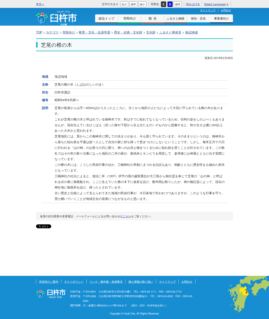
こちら (127, 216)
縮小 (142, 4)
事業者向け (221, 18)
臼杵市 (56, 18)
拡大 (124, 4)
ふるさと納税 (175, 18)
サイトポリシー (73, 281)
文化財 (151, 32)
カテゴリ (52, 32)
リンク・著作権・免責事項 (105, 281)
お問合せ (226, 10)
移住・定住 (198, 18)
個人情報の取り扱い (140, 281)
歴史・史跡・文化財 (128, 32)
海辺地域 (191, 32)
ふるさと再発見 (170, 32)
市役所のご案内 (48, 281)
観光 (153, 18)
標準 (133, 4)
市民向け (129, 18)
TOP (39, 32)
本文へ (40, 4)
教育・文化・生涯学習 (94, 32)
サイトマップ (207, 10)
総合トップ (106, 18)
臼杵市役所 (51, 293)
